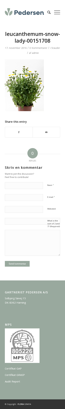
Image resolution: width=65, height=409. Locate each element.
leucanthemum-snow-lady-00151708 (32, 37)
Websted (51, 208)
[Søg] (47, 12)
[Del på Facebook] (18, 132)
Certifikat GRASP (15, 375)
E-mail (51, 196)
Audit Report (12, 381)
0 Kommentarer (38, 48)
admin (35, 53)
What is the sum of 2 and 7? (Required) (53, 223)
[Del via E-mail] (46, 132)
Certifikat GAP (13, 368)
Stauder (55, 48)
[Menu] (55, 12)
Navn (50, 185)
